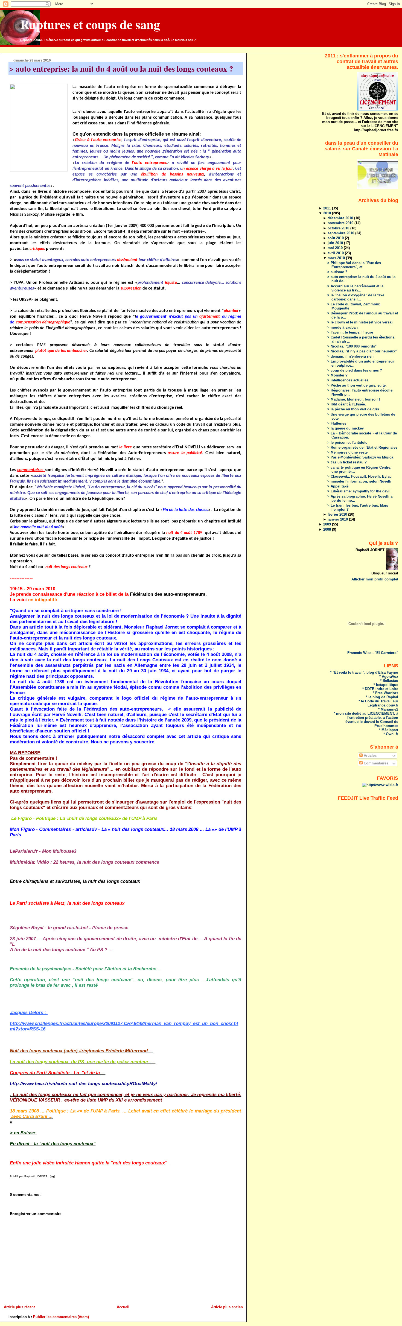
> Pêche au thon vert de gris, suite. (357, 385)
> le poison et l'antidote (347, 442)
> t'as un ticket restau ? (347, 462)
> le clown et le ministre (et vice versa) (359, 322)
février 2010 (338, 514)
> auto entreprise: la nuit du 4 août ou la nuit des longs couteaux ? (121, 68)
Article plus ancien (227, 1307)
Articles (370, 755)
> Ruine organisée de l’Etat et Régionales (362, 447)
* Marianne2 (388, 709)
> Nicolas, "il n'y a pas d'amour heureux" (362, 351)
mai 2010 (336, 248)
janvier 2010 (338, 519)
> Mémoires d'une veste (347, 452)
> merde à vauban (342, 327)
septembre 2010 (341, 233)
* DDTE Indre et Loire (380, 689)
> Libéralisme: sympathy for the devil (359, 491)
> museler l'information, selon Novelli (359, 481)
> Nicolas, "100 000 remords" (352, 346)
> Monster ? (337, 375)
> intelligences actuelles (347, 380)
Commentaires (375, 763)
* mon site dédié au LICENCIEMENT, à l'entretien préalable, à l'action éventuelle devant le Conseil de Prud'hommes (366, 719)
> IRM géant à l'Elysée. (346, 404)
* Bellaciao (389, 681)
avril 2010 (336, 253)
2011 (327, 208)
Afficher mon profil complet (374, 579)
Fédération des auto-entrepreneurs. (168, 594)
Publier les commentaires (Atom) (61, 1317)
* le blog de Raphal (382, 697)
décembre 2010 (341, 218)
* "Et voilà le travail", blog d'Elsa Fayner (364, 672)
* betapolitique (386, 685)
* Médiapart (388, 730)
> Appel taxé (337, 486)
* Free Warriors (385, 693)
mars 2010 (337, 258)
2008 (327, 529)
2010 (327, 213)
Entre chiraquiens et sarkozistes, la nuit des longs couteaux (75, 881)
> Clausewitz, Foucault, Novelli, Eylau (359, 476)
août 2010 (336, 238)
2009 (327, 524)
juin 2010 (336, 243)
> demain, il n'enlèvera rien (350, 356)
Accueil (123, 1307)
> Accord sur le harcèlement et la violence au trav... (355, 288)
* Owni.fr (390, 734)
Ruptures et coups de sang (90, 24)
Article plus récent (19, 1307)
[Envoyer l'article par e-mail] (51, 1176)
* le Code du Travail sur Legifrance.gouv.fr (378, 703)
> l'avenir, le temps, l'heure (350, 332)
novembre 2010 (341, 223)
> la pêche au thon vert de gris (353, 409)
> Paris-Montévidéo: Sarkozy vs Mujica (360, 457)
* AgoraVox (388, 676)
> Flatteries (336, 423)
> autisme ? (337, 272)
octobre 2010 (339, 228)
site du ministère (62, 453)
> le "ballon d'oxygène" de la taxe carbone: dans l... (355, 297)
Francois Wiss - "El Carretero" (372, 653)
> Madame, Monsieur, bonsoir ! (353, 399)
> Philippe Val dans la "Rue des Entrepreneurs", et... (354, 265)
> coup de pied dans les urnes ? (354, 370)
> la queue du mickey (345, 428)
